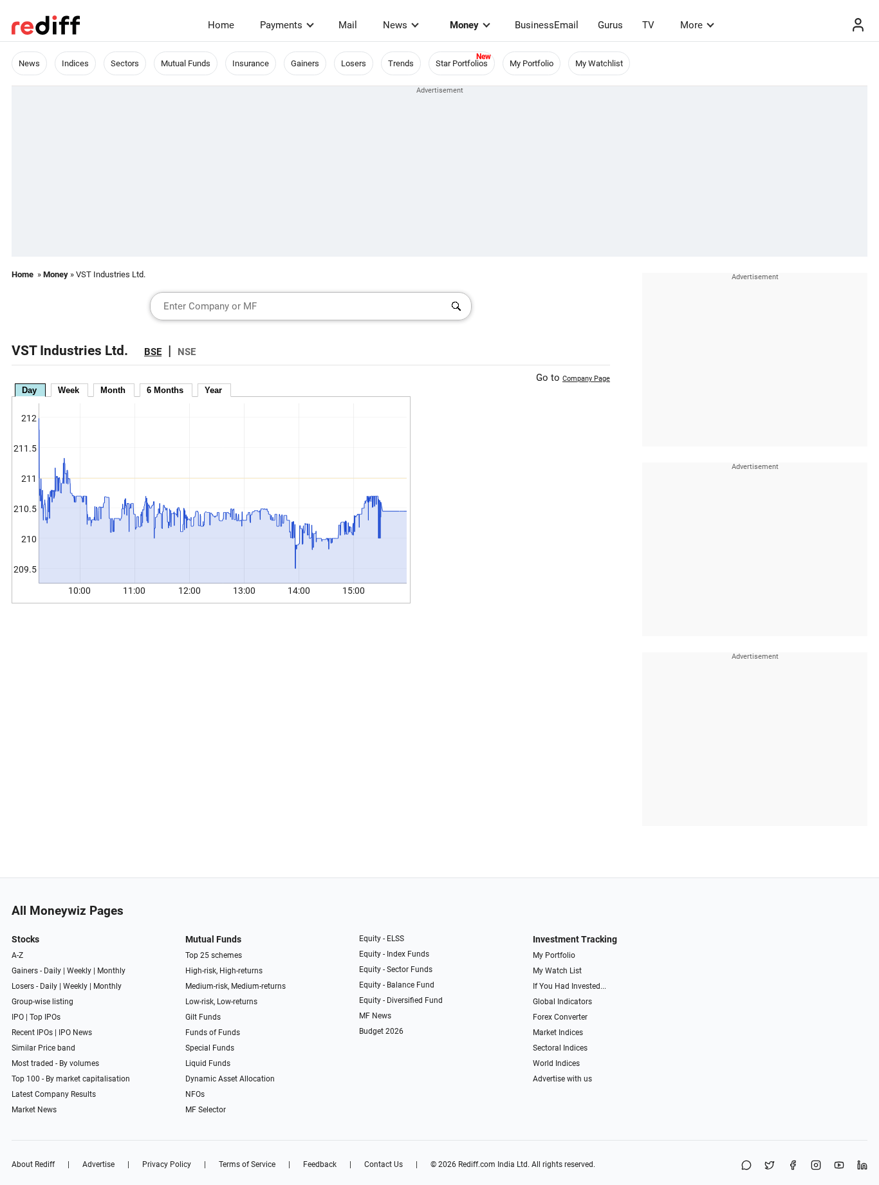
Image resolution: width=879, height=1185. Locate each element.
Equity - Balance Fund (396, 984)
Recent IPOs (32, 1032)
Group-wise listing (42, 1001)
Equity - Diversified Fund (401, 1000)
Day (29, 390)
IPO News (75, 1032)
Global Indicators (562, 1001)
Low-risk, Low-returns (221, 1001)
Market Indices (558, 1032)
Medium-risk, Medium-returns (235, 986)
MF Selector (205, 1109)
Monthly (111, 970)
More (691, 25)
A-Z (17, 955)
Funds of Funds (212, 1032)
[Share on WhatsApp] (746, 1166)
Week (68, 390)
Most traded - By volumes (55, 1063)
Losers (353, 63)
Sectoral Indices (560, 1047)
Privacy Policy (166, 1164)
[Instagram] (816, 1166)
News (395, 25)
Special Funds (209, 1047)
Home (221, 25)
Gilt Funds (203, 1017)
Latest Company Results (54, 1094)
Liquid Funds (207, 1063)
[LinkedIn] (862, 1166)
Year (213, 390)
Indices (75, 63)
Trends (401, 63)
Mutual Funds (185, 63)
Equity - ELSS (381, 938)
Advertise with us (562, 1078)
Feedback (320, 1164)
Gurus (610, 25)
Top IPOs (45, 1017)
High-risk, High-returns (224, 970)
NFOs (195, 1094)
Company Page (586, 378)
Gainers (305, 63)
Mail (347, 25)
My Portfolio (531, 63)
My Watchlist (599, 63)
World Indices (556, 1063)
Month (112, 390)
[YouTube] (839, 1166)
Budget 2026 (381, 1031)
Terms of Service (247, 1164)
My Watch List (557, 970)
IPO (18, 1017)
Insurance (250, 63)
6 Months (165, 390)
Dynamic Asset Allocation (230, 1078)
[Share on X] (769, 1166)
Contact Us (383, 1164)
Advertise (98, 1164)
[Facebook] (793, 1166)
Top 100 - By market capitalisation (71, 1078)
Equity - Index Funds (394, 954)
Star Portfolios (462, 63)
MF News (375, 1015)
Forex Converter (560, 1017)
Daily (52, 970)
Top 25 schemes (213, 955)
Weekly (79, 970)
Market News (34, 1109)
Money (464, 25)
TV (648, 25)
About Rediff (33, 1164)
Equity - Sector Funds (395, 969)
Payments (281, 25)
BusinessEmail (546, 25)
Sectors (125, 63)
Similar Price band (43, 1047)
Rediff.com (476, 1164)
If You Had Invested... (569, 986)
